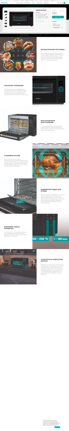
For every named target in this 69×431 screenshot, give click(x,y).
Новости (32, 0)
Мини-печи (12, 5)
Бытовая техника (20, 2)
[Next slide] (5, 28)
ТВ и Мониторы (27, 2)
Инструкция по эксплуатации (40, 20)
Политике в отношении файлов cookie (51, 423)
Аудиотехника (39, 2)
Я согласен (57, 427)
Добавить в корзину (58, 17)
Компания (27, 0)
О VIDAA (22, 0)
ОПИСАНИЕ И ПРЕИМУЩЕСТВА (24, 34)
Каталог (7, 5)
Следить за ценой (54, 14)
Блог (36, 0)
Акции (41, 0)
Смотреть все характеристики (40, 21)
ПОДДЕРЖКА (40, 34)
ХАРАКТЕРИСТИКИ (33, 34)
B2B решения (46, 2)
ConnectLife (16, 0)
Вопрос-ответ (47, 34)
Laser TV (33, 2)
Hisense (4, 5)
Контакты (52, 0)
